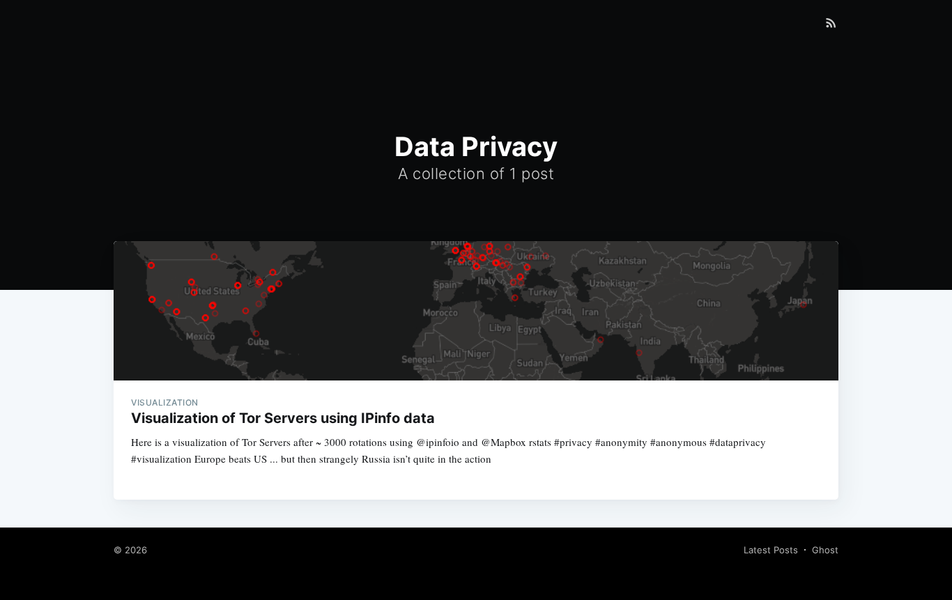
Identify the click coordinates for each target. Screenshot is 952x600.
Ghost (825, 549)
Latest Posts (771, 549)
